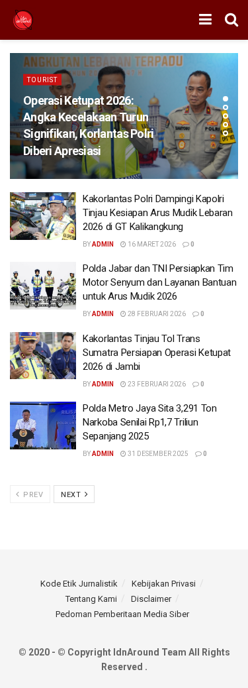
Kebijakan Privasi (164, 584)
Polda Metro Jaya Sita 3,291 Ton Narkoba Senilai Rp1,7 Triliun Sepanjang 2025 (150, 422)
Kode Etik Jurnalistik (79, 584)
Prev (32, 494)
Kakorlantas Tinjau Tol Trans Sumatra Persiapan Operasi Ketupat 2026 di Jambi (157, 353)
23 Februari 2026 (156, 384)
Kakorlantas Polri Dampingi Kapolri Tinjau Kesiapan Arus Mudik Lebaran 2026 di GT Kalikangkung (158, 213)
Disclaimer (151, 599)
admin (103, 244)
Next (72, 494)
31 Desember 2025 (157, 453)
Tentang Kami (91, 599)
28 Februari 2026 (156, 313)
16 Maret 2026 (151, 244)
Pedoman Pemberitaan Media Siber (122, 614)
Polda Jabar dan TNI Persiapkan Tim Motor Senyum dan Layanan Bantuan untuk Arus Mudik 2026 (159, 282)
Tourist (42, 80)
